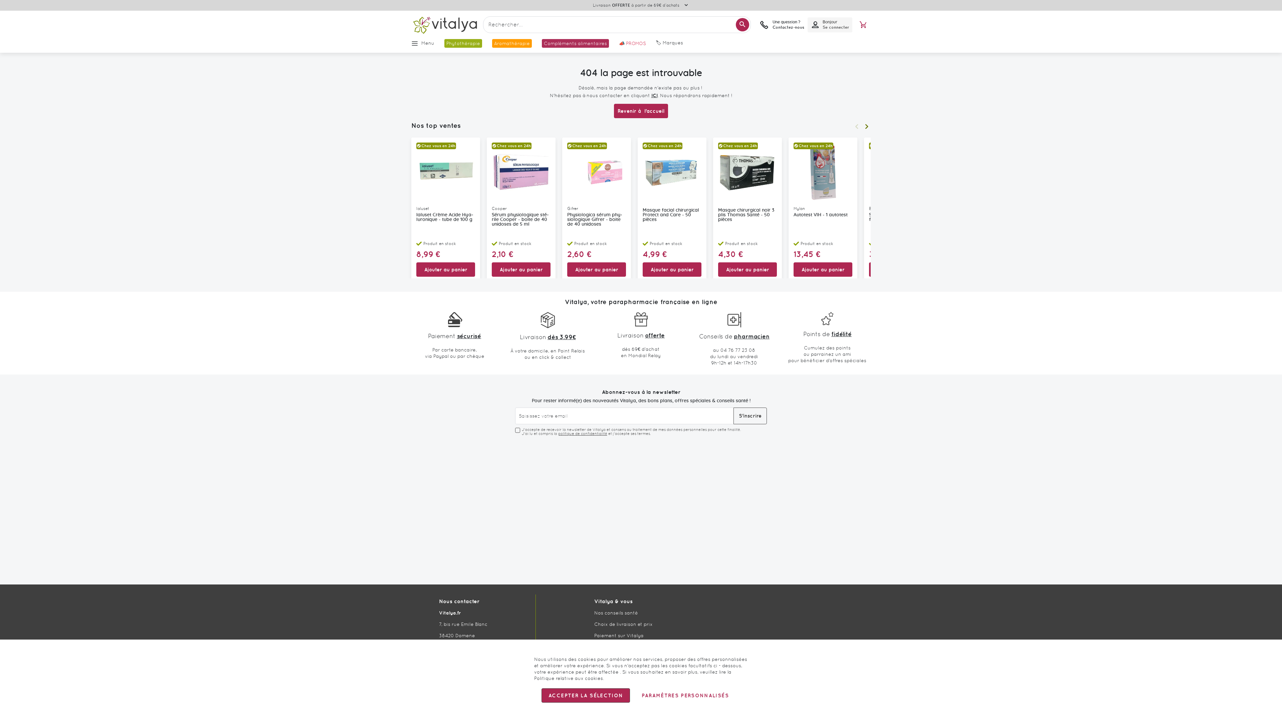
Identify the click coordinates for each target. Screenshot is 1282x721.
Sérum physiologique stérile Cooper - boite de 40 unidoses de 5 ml (520, 220)
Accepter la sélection (586, 695)
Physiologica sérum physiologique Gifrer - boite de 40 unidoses (594, 220)
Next (867, 127)
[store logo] (444, 25)
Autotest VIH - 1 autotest (821, 215)
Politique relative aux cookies (568, 678)
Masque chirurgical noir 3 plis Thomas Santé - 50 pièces (746, 215)
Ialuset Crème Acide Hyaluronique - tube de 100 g (444, 217)
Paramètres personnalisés (685, 695)
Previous (857, 127)
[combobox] (617, 24)
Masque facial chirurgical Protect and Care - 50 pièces (671, 215)
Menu (427, 43)
